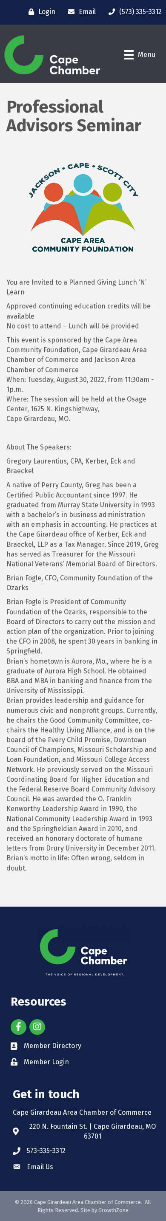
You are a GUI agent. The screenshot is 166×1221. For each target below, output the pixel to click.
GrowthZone (113, 1210)
